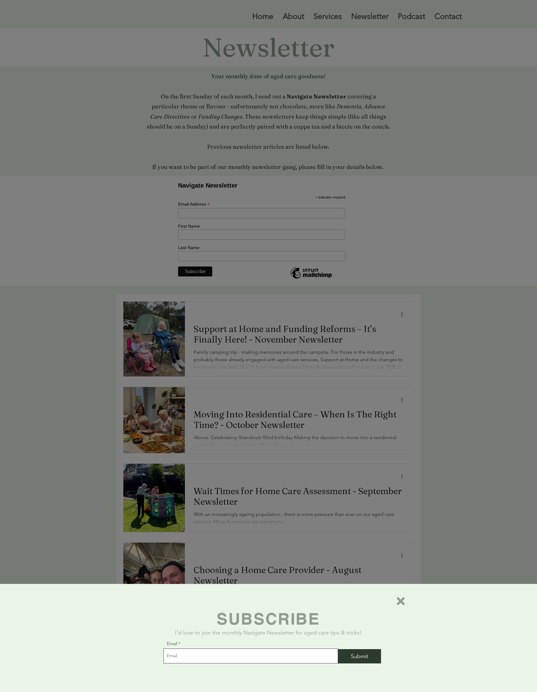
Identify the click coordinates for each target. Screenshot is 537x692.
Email (172, 643)
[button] (401, 601)
